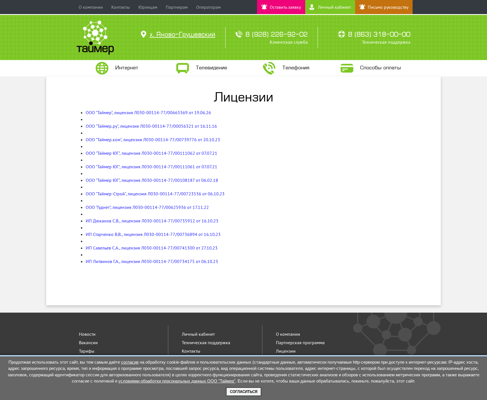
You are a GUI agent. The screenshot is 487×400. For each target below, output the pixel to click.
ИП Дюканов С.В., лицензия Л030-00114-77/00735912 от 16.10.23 (152, 221)
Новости (87, 334)
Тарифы (86, 351)
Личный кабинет (198, 334)
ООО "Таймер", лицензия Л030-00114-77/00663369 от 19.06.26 (148, 112)
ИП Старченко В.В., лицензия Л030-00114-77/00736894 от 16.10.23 (153, 234)
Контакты (120, 7)
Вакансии (88, 342)
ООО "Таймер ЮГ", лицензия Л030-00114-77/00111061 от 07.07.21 (151, 166)
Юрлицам (147, 7)
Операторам (208, 7)
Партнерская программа (300, 342)
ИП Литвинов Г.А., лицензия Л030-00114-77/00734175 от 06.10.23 (152, 261)
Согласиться (243, 392)
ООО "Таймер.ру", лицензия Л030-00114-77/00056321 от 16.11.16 (151, 126)
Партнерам (177, 7)
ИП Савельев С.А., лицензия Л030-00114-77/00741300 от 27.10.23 (152, 248)
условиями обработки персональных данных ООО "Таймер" (176, 381)
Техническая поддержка (206, 342)
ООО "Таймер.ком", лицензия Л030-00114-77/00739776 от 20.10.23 (153, 139)
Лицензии (286, 351)
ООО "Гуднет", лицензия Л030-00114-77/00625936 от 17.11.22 (147, 207)
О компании (91, 7)
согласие (130, 362)
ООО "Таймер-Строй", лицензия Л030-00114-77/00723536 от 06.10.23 (155, 193)
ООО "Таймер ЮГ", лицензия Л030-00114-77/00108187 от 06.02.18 (152, 180)
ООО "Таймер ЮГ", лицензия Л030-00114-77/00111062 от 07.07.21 (151, 153)
